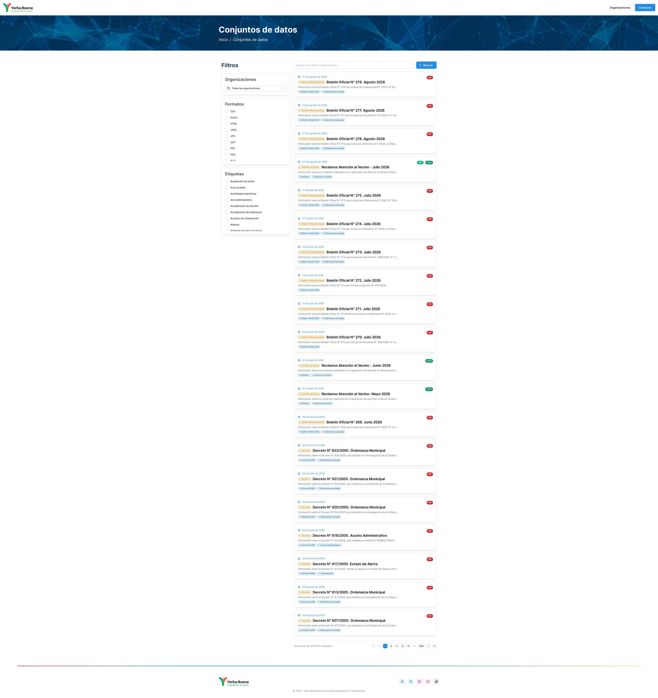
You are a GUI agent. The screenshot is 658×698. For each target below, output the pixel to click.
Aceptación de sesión (242, 181)
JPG (232, 136)
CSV (232, 111)
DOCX (233, 117)
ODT (233, 142)
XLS (232, 160)
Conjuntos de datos (250, 39)
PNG (233, 154)
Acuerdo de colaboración (244, 218)
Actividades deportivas (243, 193)
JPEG (233, 129)
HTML (233, 123)
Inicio (223, 39)
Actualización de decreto (244, 205)
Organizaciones (620, 7)
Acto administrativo (241, 199)
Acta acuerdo (238, 187)
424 (421, 646)
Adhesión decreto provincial (246, 230)
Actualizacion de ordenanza (246, 212)
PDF (232, 148)
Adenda (234, 224)
